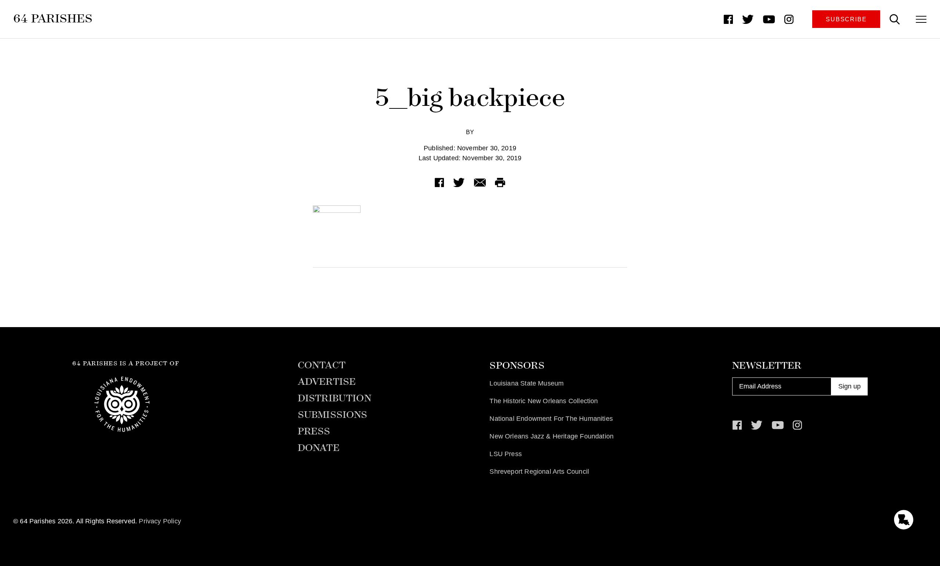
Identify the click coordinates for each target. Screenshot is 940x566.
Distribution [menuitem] (334, 398)
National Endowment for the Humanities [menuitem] (551, 418)
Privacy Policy (160, 521)
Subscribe (846, 19)
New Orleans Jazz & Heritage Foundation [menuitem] (551, 436)
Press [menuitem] (314, 431)
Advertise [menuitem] (327, 382)
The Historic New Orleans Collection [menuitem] (543, 401)
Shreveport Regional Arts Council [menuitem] (539, 471)
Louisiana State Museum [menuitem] (526, 383)
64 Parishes (53, 18)
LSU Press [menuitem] (505, 454)
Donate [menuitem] (319, 448)
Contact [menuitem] (322, 365)
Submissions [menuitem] (333, 415)
